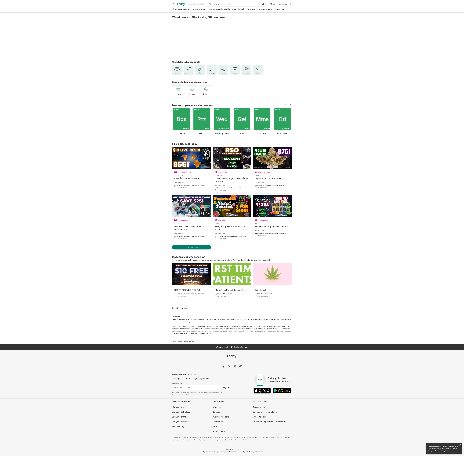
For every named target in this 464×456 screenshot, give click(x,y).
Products (228, 9)
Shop (174, 9)
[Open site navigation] (173, 4)
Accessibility (219, 431)
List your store (179, 407)
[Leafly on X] (229, 366)
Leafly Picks (240, 9)
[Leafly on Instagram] (235, 366)
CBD (249, 9)
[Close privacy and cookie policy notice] (460, 445)
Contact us (218, 422)
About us (217, 407)
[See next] (290, 104)
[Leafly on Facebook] (223, 366)
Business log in (179, 426)
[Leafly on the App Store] (262, 390)
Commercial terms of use (265, 412)
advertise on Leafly (196, 4)
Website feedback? (232, 347)
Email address (177, 383)
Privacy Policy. (185, 395)
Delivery (196, 9)
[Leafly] (181, 4)
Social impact (281, 9)
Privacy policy (259, 417)
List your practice (180, 422)
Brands (219, 9)
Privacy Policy (440, 451)
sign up (226, 387)
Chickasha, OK (189, 341)
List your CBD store (181, 412)
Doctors (256, 9)
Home (174, 341)
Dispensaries (184, 9)
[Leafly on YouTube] (241, 366)
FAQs (215, 426)
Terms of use (259, 407)
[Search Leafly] (263, 4)
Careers (216, 412)
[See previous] (285, 104)
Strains (211, 9)
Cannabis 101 (267, 9)
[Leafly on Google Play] (282, 390)
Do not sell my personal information (269, 422)
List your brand (179, 417)
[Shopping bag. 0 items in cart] (290, 4)
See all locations (179, 308)
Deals (204, 9)
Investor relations (221, 417)
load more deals (191, 247)
